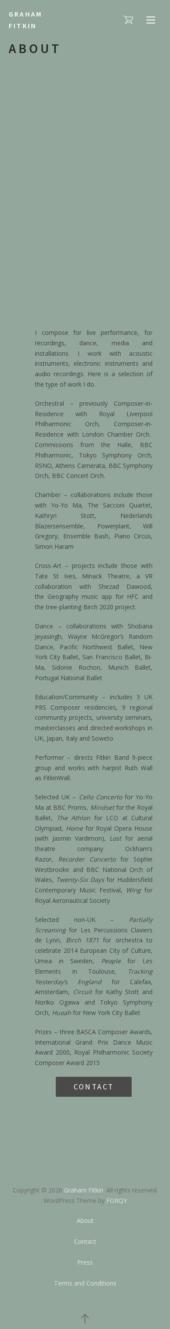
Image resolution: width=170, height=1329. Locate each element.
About (85, 1220)
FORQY (116, 1200)
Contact (94, 1087)
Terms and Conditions (85, 1283)
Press (85, 1262)
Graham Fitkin (25, 20)
